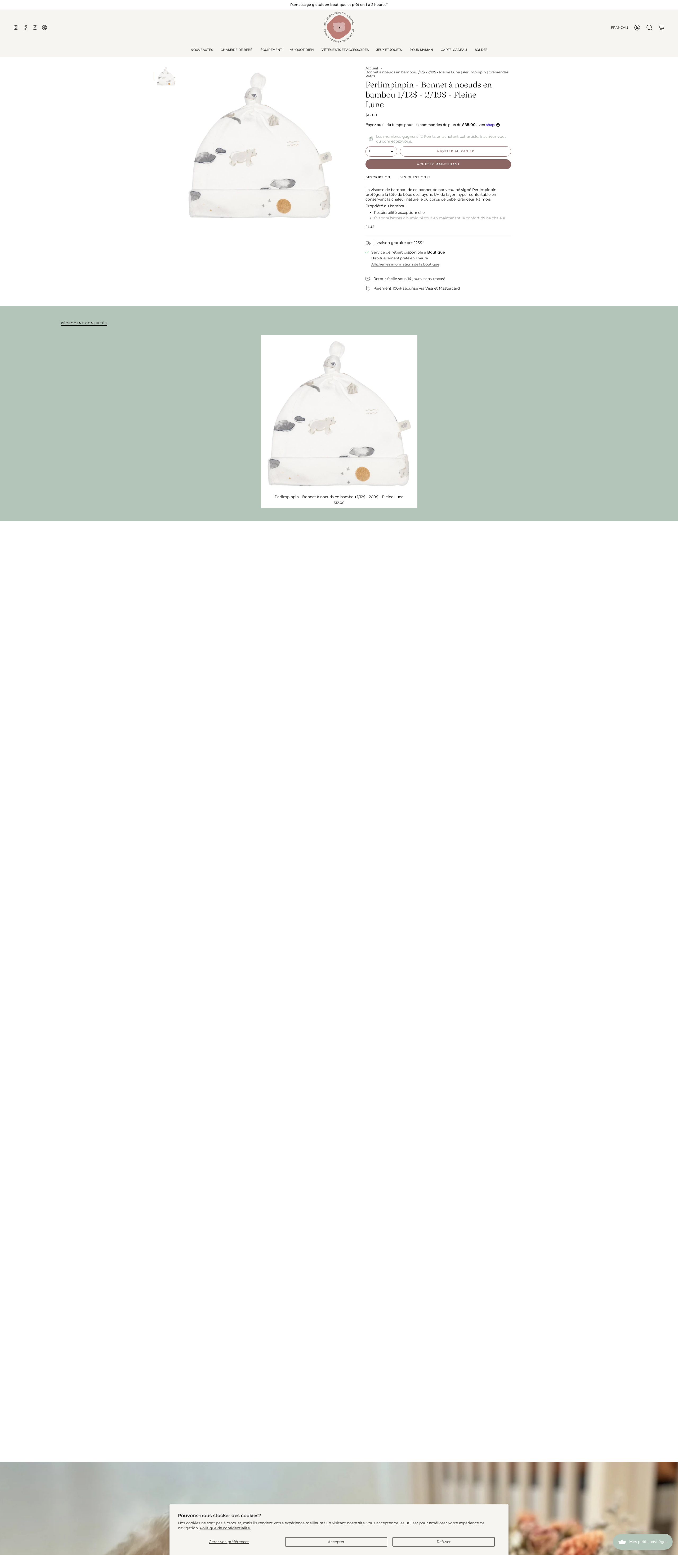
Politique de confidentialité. (225, 1528)
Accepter (336, 1541)
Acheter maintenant (438, 164)
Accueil (371, 68)
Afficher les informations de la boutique (405, 264)
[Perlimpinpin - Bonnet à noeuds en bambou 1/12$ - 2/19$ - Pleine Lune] (339, 413)
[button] (236, 50)
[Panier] (661, 27)
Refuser (444, 1541)
